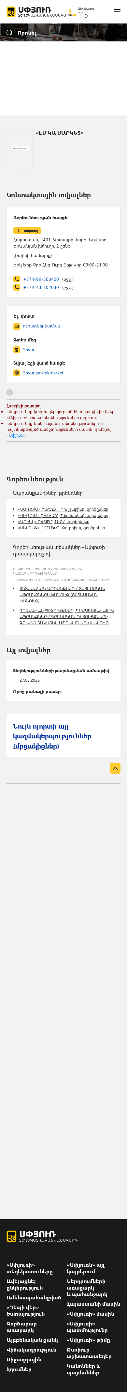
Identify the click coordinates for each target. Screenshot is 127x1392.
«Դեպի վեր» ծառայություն (26, 1310)
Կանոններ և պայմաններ (83, 1369)
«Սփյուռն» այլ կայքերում (86, 1268)
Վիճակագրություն (31, 1349)
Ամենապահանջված (34, 1297)
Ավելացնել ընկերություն (25, 1284)
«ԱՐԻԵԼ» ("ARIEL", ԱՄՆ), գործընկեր (53, 521)
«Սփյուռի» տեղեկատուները (30, 1268)
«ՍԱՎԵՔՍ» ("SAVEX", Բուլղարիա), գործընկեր (63, 509)
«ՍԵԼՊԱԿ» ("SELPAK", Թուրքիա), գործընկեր (61, 527)
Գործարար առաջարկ (22, 1326)
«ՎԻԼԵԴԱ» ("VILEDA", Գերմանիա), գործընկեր (63, 515)
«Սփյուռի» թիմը (88, 1340)
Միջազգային (24, 1359)
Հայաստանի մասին (93, 1304)
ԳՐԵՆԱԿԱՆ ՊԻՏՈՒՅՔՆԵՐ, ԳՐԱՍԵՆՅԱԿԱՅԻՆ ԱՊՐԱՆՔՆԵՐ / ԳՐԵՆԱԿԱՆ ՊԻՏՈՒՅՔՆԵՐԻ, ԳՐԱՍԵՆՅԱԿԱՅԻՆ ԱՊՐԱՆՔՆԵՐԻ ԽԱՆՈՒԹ (67, 616)
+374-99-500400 (48, 279)
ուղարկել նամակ (41, 326)
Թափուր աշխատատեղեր (89, 1352)
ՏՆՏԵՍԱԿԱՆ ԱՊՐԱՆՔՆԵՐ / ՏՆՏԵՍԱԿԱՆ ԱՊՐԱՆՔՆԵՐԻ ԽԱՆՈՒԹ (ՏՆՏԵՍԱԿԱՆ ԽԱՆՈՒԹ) (62, 594)
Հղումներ (19, 1369)
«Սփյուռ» (16, 435)
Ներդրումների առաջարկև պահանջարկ (87, 1287)
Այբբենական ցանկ (32, 1340)
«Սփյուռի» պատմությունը (87, 1326)
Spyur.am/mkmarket (43, 373)
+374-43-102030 (48, 287)
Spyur (29, 349)
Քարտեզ (31, 231)
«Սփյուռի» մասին (90, 1313)
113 (83, 14)
